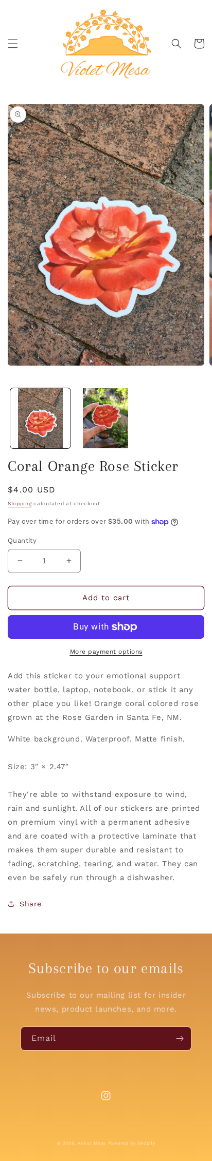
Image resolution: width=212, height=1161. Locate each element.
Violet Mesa (92, 1143)
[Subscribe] (179, 1038)
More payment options (106, 651)
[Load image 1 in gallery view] (40, 418)
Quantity (22, 540)
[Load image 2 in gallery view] (106, 418)
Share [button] (31, 904)
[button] (13, 43)
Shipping (20, 503)
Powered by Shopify (131, 1143)
